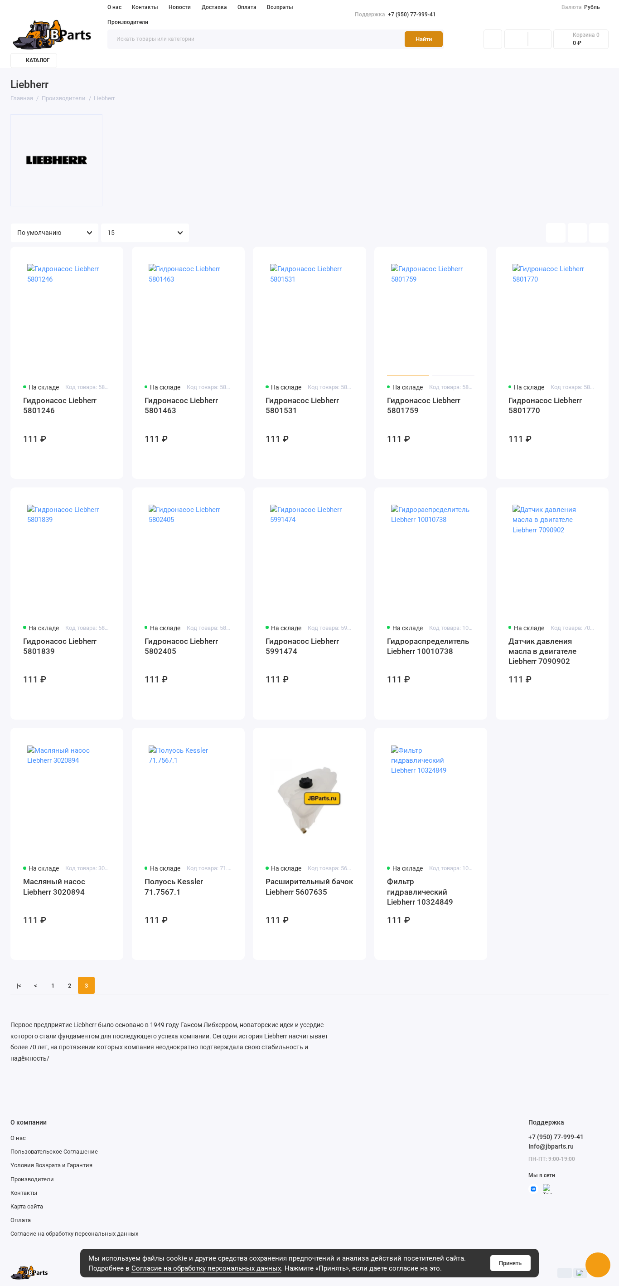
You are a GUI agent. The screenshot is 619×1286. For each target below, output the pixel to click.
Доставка (214, 7)
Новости (180, 7)
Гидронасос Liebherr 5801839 (60, 646)
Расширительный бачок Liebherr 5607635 (309, 886)
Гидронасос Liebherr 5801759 (423, 405)
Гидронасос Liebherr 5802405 (181, 646)
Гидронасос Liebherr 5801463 (181, 405)
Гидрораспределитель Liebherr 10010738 (428, 646)
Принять (510, 1263)
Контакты (145, 7)
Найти (424, 39)
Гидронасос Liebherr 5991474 (302, 646)
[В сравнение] (96, 258)
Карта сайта (26, 1206)
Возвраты (280, 7)
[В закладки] (111, 258)
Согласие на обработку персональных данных (206, 1268)
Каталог (38, 60)
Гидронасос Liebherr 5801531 (302, 405)
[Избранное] (539, 39)
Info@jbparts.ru (551, 1146)
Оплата (246, 7)
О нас (114, 7)
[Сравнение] (516, 39)
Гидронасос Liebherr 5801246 (60, 405)
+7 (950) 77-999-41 (395, 14)
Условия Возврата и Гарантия (51, 1165)
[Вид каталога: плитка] (556, 233)
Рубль (580, 7)
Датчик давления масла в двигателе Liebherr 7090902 (542, 651)
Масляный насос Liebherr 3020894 (54, 886)
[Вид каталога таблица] (599, 233)
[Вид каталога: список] (577, 233)
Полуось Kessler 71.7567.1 (174, 886)
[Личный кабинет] (493, 39)
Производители (127, 22)
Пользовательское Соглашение (54, 1151)
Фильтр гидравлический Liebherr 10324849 (420, 891)
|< (19, 985)
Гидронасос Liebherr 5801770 (545, 405)
